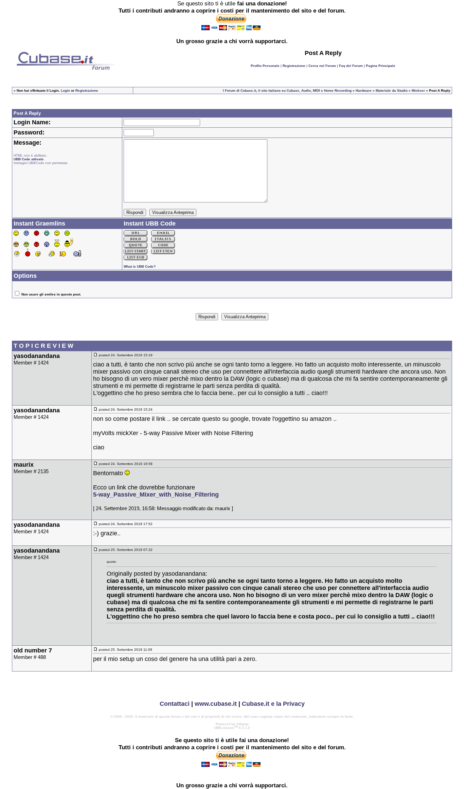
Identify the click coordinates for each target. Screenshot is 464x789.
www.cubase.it (216, 703)
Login (65, 90)
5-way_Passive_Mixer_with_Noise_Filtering (156, 494)
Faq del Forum (351, 66)
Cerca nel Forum (322, 66)
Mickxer (418, 90)
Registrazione (294, 66)
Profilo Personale (265, 66)
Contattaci (175, 703)
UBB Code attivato (28, 159)
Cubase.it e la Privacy (273, 703)
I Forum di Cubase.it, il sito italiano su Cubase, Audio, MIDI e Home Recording (287, 90)
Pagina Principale (380, 66)
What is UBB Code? (140, 266)
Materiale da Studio (392, 90)
